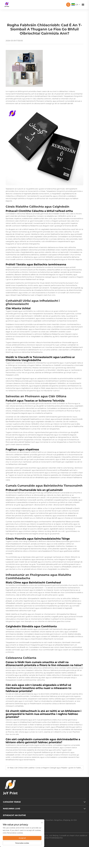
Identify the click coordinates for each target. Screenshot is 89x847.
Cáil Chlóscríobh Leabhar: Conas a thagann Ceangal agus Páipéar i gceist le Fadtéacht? (49, 768)
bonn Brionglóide (73, 288)
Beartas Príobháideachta (53, 838)
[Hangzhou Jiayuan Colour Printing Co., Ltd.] (7, 4)
